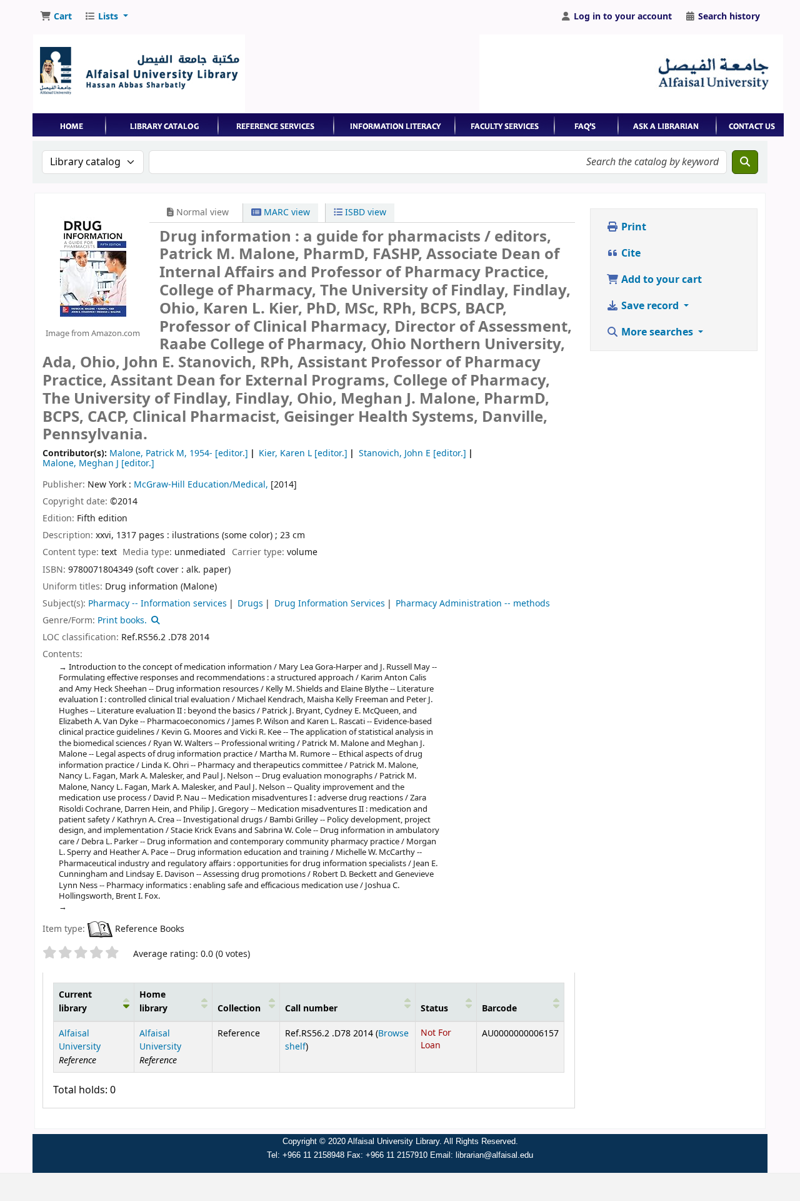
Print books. (122, 620)
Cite (630, 253)
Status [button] (434, 1008)
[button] (56, 17)
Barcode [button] (499, 1008)
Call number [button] (311, 1008)
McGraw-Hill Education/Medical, (201, 484)
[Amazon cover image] (92, 265)
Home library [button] (153, 1001)
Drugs (250, 603)
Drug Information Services (329, 603)
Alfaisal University (80, 1040)
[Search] (745, 162)
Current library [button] (75, 1001)
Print (632, 227)
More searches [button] (657, 332)
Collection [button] (239, 1008)
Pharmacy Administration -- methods (473, 603)
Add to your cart (660, 279)
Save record (650, 306)
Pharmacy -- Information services (157, 603)
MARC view (285, 212)
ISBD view (364, 212)
